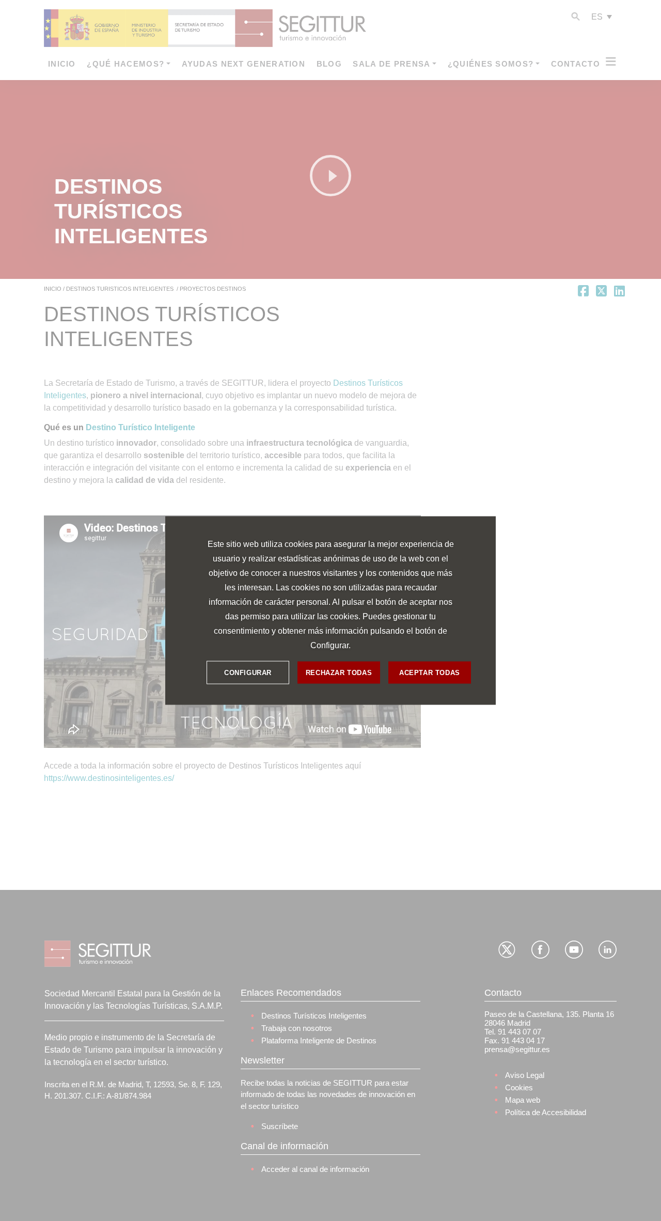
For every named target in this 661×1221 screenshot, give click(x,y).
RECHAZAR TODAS (339, 672)
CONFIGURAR (248, 672)
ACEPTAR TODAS (429, 672)
